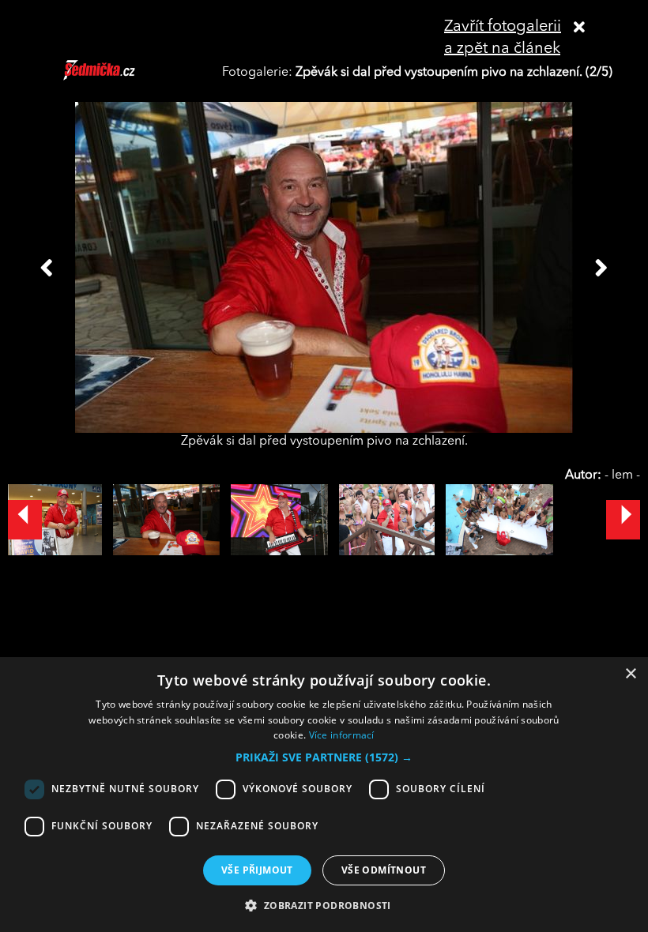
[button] (324, 757)
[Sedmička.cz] (119, 77)
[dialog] (324, 794)
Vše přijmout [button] (257, 870)
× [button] (630, 674)
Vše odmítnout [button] (383, 870)
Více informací (342, 735)
